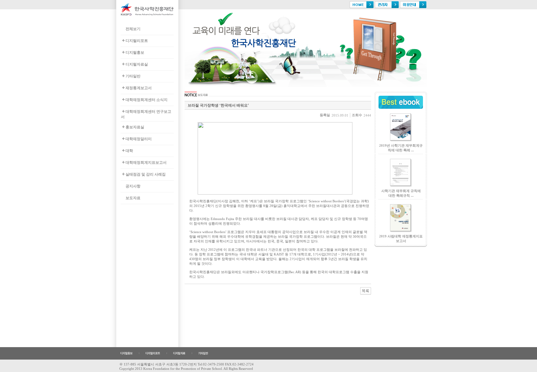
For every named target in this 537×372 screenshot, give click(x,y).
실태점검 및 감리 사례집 (146, 174)
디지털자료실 (137, 64)
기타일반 (133, 76)
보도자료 (133, 198)
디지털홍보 (135, 52)
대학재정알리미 (139, 139)
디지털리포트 (137, 41)
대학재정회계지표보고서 (146, 162)
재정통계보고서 (139, 88)
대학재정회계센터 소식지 (147, 100)
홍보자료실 (135, 127)
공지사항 (133, 186)
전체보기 (133, 29)
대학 (129, 151)
